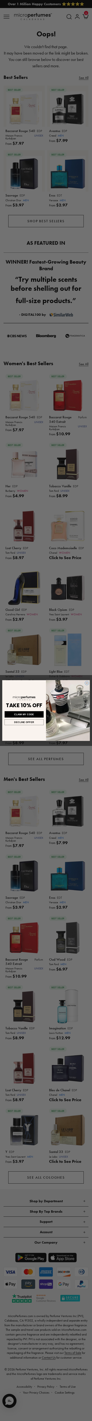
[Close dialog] (87, 683)
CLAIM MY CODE (24, 714)
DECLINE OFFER (24, 722)
